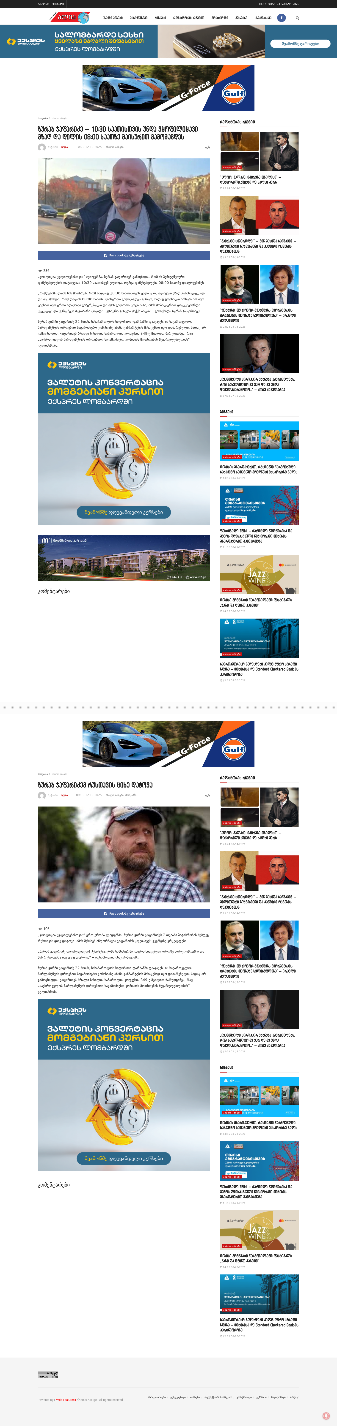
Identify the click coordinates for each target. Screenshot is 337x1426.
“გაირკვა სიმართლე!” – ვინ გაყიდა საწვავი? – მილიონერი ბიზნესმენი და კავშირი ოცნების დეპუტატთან (258, 246)
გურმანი (241, 18)
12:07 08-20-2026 (234, 680)
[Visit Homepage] (70, 18)
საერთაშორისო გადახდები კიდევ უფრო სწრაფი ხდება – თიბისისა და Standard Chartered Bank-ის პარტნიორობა (259, 669)
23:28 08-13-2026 (234, 326)
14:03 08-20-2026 (234, 611)
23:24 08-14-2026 (234, 188)
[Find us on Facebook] (281, 18)
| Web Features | (65, 1400)
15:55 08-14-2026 (234, 257)
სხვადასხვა (263, 18)
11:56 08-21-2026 (234, 547)
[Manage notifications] (326, 1416)
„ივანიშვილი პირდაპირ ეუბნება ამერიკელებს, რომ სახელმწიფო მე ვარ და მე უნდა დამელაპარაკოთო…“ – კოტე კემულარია (257, 384)
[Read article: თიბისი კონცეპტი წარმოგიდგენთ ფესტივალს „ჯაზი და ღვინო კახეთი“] (259, 574)
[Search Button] (297, 18)
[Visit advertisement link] (168, 91)
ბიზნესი (160, 18)
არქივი (294, 1397)
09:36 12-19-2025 (89, 795)
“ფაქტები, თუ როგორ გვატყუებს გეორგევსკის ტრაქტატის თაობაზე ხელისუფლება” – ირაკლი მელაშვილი (258, 315)
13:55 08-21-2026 (234, 478)
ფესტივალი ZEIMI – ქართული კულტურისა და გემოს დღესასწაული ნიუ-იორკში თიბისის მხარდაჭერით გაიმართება (256, 536)
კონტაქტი (58, 4)
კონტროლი (220, 18)
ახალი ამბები (113, 18)
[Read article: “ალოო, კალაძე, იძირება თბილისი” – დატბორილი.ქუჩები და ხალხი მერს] (259, 151)
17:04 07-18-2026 (234, 395)
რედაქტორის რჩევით (188, 18)
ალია (64, 147)
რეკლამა (43, 4)
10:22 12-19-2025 (89, 147)
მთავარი (43, 118)
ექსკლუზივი (138, 18)
